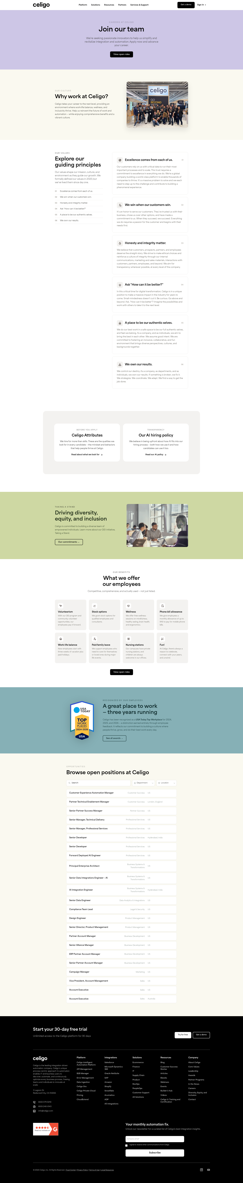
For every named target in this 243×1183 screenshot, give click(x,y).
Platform (83, 5)
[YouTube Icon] (208, 1170)
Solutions (95, 5)
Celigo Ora (81, 1087)
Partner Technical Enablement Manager (89, 802)
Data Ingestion (83, 1082)
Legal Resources (107, 1170)
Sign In (200, 5)
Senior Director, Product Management (88, 927)
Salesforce (109, 1063)
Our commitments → (69, 542)
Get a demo (186, 5)
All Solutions (138, 1097)
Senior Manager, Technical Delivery (86, 820)
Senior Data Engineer (80, 901)
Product (136, 1080)
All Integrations (111, 1104)
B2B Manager (83, 1074)
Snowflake (109, 1091)
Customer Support (141, 1093)
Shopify (108, 1087)
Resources (109, 5)
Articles (164, 1074)
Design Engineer (77, 918)
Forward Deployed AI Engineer (85, 856)
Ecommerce (138, 1063)
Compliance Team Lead (81, 910)
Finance (136, 1067)
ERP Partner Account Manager (84, 954)
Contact (192, 1100)
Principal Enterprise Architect (84, 866)
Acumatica (109, 1095)
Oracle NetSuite (112, 1074)
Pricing (80, 1095)
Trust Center (71, 1170)
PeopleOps (137, 1088)
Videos (163, 1095)
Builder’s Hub (166, 1091)
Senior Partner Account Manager (86, 963)
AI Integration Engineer (81, 890)
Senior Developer (78, 838)
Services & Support (139, 5)
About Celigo (194, 1063)
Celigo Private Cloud (86, 1091)
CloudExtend (82, 1100)
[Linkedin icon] (201, 1170)
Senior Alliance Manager (81, 945)
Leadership (193, 1071)
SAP (106, 1078)
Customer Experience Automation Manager (91, 793)
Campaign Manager (79, 972)
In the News (193, 1084)
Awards (191, 1075)
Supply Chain (138, 1075)
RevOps (136, 1084)
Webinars (164, 1082)
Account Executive (78, 990)
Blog (162, 1063)
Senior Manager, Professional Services (88, 829)
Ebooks (163, 1078)
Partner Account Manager (82, 936)
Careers (192, 1088)
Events (163, 1087)
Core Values (193, 1067)
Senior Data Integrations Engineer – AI (88, 878)
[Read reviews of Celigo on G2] (45, 1129)
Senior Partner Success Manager (85, 811)
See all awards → (114, 738)
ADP (106, 1100)
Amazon (108, 1082)
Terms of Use (94, 1170)
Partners (122, 5)
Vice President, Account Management (88, 981)
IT (133, 1071)
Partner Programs (196, 1080)
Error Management (85, 1078)
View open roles (121, 672)
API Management (84, 1069)
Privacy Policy (82, 1170)
